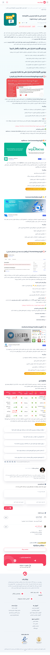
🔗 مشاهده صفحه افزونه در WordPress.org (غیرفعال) (34, 305)
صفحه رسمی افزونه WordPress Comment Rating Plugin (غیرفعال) (30, 126)
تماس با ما (35, 624)
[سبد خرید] (7, 2)
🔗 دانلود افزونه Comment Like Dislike (36, 243)
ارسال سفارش (35, 626)
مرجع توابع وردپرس (14, 615)
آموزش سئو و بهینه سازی (35, 613)
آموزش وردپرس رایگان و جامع (33, 8)
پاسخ (6, 517)
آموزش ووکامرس (35, 610)
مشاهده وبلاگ (25, 549)
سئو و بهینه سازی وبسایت (14, 610)
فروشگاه (36, 628)
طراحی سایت (14, 608)
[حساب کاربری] (3, 2)
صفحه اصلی (44, 8)
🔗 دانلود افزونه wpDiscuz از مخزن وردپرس (35, 189)
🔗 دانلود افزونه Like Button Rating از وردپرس (34, 373)
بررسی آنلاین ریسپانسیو (14, 613)
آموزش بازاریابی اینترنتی (35, 615)
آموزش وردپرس (35, 608)
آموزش (40, 8)
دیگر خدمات (14, 606)
